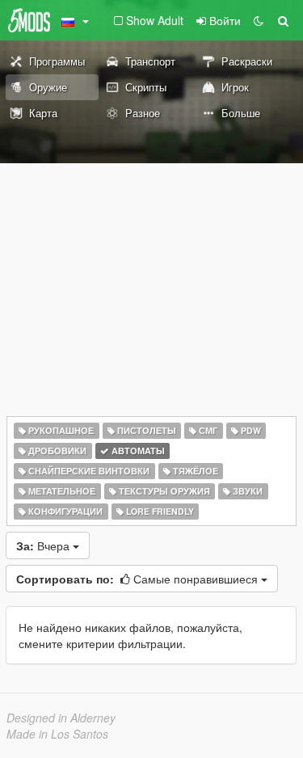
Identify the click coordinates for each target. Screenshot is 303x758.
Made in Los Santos (57, 734)
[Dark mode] (258, 20)
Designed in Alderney (61, 718)
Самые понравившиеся (138, 579)
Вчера (44, 545)
